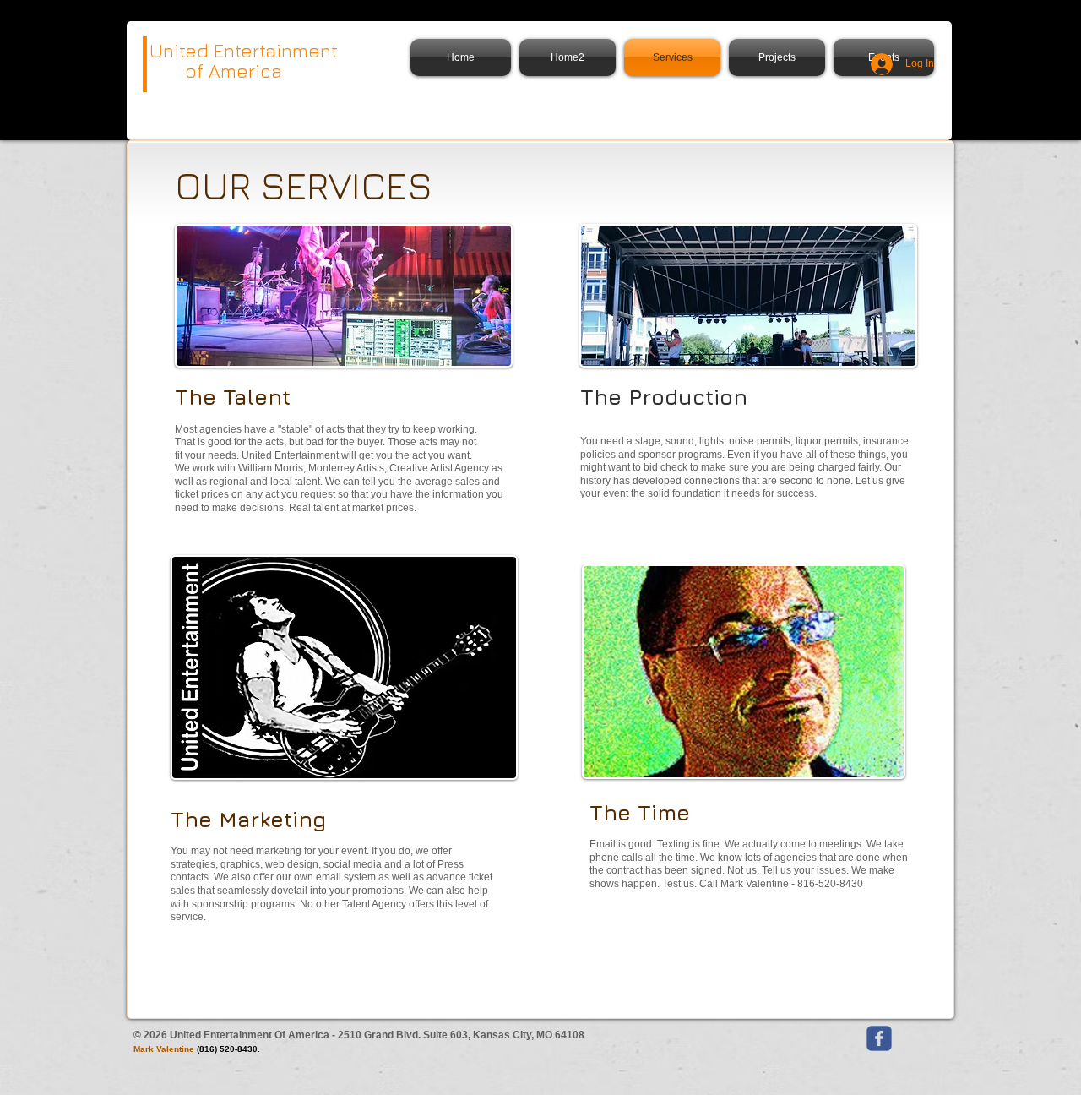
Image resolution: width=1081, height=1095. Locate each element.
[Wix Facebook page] (879, 1038)
